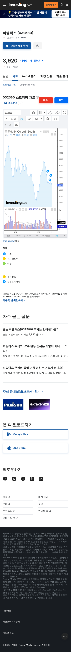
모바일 (6, 503)
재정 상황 (46, 76)
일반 (5, 76)
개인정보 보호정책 (11, 621)
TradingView (9, 241)
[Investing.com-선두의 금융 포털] (20, 5)
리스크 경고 (8, 632)
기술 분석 (62, 76)
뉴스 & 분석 (29, 76)
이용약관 (7, 610)
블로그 (6, 496)
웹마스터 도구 (10, 518)
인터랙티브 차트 (27, 84)
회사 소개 (43, 496)
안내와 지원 (44, 510)
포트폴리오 (9, 510)
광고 (40, 503)
